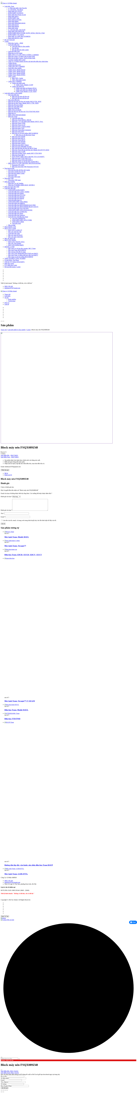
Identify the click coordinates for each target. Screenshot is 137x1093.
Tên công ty (4, 1082)
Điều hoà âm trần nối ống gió (20, 96)
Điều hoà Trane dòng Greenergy (21, 130)
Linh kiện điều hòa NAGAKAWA (18, 208)
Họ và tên (4, 1076)
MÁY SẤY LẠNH (10, 228)
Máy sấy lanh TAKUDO (15, 237)
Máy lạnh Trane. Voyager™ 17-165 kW (19, 701)
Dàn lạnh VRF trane (14, 176)
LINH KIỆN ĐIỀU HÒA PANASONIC (20, 210)
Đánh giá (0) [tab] (8, 475)
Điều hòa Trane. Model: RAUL (16, 710)
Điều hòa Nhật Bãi (13, 108)
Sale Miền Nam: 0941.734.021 (10, 1073)
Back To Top (4, 916)
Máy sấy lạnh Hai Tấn (14, 232)
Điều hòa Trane (12, 116)
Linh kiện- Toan (9, 6)
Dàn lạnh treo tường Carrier (16, 173)
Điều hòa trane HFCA (18, 138)
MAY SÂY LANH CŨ (15, 230)
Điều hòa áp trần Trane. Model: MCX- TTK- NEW (23, 103)
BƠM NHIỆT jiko (13, 18)
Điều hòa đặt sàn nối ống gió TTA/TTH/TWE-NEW (23, 111)
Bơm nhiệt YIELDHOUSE (16, 31)
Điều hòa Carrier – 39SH (15, 43)
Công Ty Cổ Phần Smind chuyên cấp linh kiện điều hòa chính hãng (28, 61)
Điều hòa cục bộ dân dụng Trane (25, 135)
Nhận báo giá (5, 470)
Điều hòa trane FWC (18, 131)
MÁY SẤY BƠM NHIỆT (16, 245)
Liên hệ (6, 304)
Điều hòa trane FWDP (18, 136)
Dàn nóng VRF (9, 178)
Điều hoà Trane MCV (18, 155)
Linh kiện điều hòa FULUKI (16, 195)
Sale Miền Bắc (5, 455)
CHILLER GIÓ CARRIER (16, 66)
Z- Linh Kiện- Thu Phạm (15, 9)
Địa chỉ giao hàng (6, 1086)
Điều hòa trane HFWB (18, 141)
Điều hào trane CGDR (19, 151)
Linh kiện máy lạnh (14, 233)
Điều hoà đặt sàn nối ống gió (20, 98)
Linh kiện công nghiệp (15, 68)
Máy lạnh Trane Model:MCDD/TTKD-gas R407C (23, 253)
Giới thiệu (7, 296)
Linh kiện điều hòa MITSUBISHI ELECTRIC (22, 205)
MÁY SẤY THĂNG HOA (16, 242)
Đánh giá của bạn (6, 496)
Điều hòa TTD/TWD (12, 719)
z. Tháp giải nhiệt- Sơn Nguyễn (17, 8)
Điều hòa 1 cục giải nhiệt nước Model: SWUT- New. (27, 121)
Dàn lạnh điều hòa (13, 95)
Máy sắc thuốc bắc (9, 238)
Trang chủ (7, 294)
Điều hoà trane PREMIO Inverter (22, 146)
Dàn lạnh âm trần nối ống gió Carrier (19, 170)
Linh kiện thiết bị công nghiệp (21, 46)
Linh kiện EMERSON (18, 218)
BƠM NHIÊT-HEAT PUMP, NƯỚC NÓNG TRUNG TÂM (26, 33)
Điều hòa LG (12, 113)
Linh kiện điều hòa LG (15, 200)
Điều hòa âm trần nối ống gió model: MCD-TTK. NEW (24, 101)
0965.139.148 (8, 286)
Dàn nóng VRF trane (14, 180)
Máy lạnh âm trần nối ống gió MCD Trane (24, 148)
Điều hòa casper (9, 263)
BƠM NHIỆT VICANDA (16, 35)
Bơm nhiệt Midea (13, 21)
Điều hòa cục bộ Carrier (15, 53)
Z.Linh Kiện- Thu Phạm (11, 260)
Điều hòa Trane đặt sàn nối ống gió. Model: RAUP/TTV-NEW (30, 150)
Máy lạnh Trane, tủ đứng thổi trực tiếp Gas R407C (23, 255)
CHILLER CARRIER (15, 81)
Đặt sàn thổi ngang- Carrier (12, 267)
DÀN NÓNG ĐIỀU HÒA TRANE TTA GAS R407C (28, 156)
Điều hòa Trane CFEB (18, 123)
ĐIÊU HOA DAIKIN (14, 110)
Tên (2, 513)
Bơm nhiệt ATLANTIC (15, 11)
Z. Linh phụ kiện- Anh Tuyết (16, 30)
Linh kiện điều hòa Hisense (16, 197)
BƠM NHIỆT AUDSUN (15, 13)
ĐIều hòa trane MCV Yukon (20, 145)
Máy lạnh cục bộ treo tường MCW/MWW (20, 257)
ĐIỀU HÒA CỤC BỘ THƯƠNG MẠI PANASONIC (24, 163)
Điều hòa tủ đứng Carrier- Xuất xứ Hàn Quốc (21, 58)
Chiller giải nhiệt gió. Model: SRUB (26, 90)
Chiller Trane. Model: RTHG (16, 75)
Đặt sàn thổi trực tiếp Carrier (20, 50)
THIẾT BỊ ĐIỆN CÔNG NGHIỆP (14, 258)
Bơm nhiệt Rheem (13, 26)
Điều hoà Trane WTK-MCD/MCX (22, 160)
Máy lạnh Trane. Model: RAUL (16, 537)
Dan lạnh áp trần (9, 168)
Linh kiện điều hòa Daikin (16, 193)
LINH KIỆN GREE (18, 222)
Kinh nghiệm (12, 299)
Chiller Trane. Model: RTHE (16, 73)
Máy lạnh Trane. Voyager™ (15, 546)
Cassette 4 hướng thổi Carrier (16, 60)
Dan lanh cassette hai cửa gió (16, 171)
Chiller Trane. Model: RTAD (16, 70)
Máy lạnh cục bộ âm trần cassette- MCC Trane (22, 248)
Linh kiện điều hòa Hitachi (16, 198)
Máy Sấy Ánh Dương (14, 243)
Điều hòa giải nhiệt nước (15, 106)
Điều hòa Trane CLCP (18, 125)
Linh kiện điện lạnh (14, 51)
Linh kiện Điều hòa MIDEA (16, 203)
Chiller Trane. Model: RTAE (16, 71)
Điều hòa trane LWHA (18, 143)
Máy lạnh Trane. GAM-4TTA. (16, 874)
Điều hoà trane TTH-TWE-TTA (21, 158)
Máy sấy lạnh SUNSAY (15, 235)
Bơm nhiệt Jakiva (13, 16)
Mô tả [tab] (6, 473)
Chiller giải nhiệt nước (18, 83)
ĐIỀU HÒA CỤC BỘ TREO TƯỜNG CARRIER (23, 55)
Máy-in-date (11, 225)
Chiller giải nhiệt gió (18, 86)
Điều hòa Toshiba (9, 181)
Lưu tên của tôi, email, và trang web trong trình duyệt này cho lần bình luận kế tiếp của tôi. (29, 520)
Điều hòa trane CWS (18, 128)
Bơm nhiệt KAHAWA (14, 20)
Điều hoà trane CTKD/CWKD (21, 126)
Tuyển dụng (11, 301)
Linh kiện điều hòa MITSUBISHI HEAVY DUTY (23, 207)
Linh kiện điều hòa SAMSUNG (17, 212)
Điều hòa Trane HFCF (18, 140)
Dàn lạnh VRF (12, 175)
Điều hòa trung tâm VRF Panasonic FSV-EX (25, 166)
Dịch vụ (6, 302)
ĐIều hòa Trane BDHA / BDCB (21, 120)
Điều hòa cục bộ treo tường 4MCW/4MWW (25, 133)
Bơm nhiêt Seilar (13, 28)
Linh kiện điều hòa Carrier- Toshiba (18, 191)
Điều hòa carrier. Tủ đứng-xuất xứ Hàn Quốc (21, 56)
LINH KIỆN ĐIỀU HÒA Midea (18, 202)
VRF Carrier (12, 76)
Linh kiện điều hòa (13, 45)
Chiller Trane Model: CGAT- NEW (26, 91)
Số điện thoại (4, 1078)
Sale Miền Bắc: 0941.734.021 (9, 1071)
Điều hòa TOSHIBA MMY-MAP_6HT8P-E (21, 185)
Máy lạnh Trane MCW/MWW (17, 250)
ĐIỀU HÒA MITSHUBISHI (17, 115)
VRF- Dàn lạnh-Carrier (19, 80)
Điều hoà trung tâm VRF (11, 186)
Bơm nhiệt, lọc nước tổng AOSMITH (19, 36)
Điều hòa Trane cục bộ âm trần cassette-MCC (25, 161)
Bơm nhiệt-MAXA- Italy (15, 38)
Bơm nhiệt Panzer (13, 25)
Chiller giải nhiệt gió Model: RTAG (26, 88)
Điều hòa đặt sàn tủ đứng (15, 105)
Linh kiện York (16, 223)
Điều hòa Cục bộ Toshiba (15, 183)
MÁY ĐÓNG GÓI (10, 227)
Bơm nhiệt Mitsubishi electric (16, 23)
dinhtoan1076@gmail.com (12, 288)
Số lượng (3, 1084)
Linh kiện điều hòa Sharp (15, 213)
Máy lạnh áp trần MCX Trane (17, 252)
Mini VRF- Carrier (17, 78)
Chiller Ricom (12, 63)
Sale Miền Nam (5, 457)
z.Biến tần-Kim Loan (14, 65)
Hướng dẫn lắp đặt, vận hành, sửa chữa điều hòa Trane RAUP (28, 865)
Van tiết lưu (15, 48)
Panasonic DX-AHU (18, 165)
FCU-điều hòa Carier (10, 265)
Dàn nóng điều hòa (13, 100)
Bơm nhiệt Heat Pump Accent (17, 14)
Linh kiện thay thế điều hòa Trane (18, 217)
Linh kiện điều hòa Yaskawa (16, 215)
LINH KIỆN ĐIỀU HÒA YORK (22, 220)
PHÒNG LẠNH (9, 247)
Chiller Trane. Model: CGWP (24, 85)
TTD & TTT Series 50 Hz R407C (14, 262)
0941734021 (14, 455)
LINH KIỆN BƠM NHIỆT (16, 190)
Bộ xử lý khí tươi (9, 40)
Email (3, 517)
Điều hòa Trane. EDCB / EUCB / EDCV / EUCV (23, 555)
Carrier (6, 41)
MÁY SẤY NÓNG (10, 240)
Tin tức (6, 297)
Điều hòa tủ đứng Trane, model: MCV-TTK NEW (27, 153)
